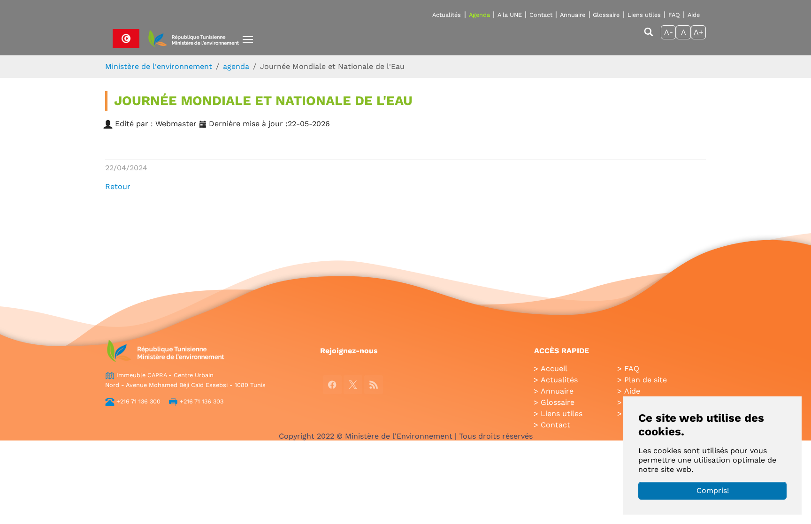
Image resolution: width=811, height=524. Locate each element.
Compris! (712, 490)
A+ (699, 32)
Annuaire (572, 14)
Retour (117, 186)
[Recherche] (648, 36)
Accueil (554, 368)
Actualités (446, 14)
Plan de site (645, 379)
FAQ (674, 14)
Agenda (479, 14)
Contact (540, 14)
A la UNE (509, 14)
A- (668, 32)
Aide (694, 14)
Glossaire (606, 14)
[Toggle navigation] (248, 39)
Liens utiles (644, 14)
